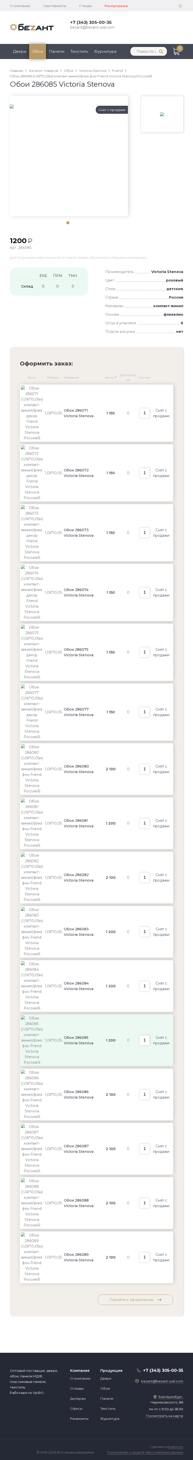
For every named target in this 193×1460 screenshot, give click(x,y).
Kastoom (175, 1447)
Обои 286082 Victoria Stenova (78, 878)
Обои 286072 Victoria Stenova (78, 473)
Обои (37, 51)
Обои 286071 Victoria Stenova (78, 413)
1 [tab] (67, 222)
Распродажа (116, 6)
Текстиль (79, 51)
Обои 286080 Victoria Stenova (78, 769)
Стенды (85, 6)
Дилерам (78, 1398)
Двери (19, 51)
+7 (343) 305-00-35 (91, 22)
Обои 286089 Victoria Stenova (78, 1257)
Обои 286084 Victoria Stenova (78, 986)
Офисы (76, 1409)
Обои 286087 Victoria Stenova (78, 1149)
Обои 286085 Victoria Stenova (78, 1040)
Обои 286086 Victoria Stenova (78, 1095)
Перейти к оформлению (132, 1299)
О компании (20, 6)
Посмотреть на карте (164, 1416)
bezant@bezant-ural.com (92, 27)
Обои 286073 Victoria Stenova (78, 533)
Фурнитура (105, 51)
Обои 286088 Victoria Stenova (78, 1203)
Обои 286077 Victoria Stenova (78, 712)
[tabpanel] (69, 106)
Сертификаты (54, 6)
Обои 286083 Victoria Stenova (78, 932)
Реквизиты (79, 1419)
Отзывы (77, 1388)
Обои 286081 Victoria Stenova (78, 823)
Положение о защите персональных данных (145, 1452)
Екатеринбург (170, 1397)
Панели (56, 51)
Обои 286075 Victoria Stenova (78, 652)
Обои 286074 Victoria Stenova (78, 592)
